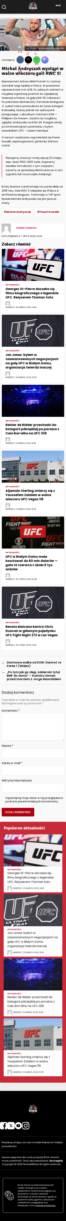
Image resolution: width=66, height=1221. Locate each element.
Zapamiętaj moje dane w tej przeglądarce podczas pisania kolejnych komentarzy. (34, 799)
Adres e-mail (12, 763)
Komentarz (11, 710)
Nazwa (7, 745)
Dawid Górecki (26, 227)
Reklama (47, 1142)
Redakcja (7, 1142)
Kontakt (36, 1142)
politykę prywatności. (46, 1205)
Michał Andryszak (18, 212)
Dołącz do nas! (23, 1142)
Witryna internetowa (17, 780)
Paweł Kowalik (49, 212)
